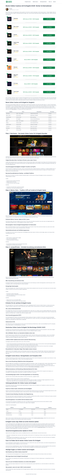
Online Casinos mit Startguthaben (34, 366)
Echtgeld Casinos (28, 1)
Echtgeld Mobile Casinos (41, 427)
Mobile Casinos (35, 1)
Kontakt (54, 1)
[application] (38, 1)
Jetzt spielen (49, 27)
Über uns (50, 1)
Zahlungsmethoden (43, 1)
